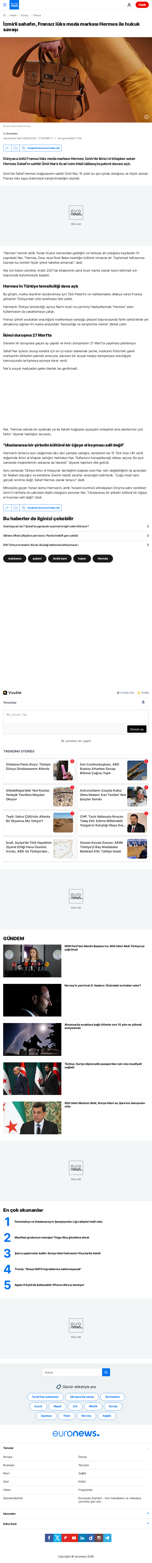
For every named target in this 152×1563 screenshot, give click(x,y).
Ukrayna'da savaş (82, 1396)
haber (82, 558)
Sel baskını (112, 1396)
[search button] (106, 1372)
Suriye (113, 1406)
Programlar (85, 1489)
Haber (13, 15)
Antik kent (60, 558)
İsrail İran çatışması (45, 1396)
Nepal (57, 1406)
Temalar (8, 1448)
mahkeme (14, 558)
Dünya (24, 15)
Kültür (82, 1481)
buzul (38, 1406)
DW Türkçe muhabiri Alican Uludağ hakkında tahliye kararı (40, 544)
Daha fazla (10, 1523)
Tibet (66, 1415)
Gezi (6, 1481)
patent (37, 558)
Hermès (103, 558)
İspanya (46, 1415)
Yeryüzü (83, 1465)
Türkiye (37, 15)
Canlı (142, 4)
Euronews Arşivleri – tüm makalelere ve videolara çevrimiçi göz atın (109, 1499)
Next (6, 1473)
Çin (75, 1406)
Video (6, 1489)
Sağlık (107, 1415)
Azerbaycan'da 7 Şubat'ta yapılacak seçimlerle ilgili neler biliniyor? (46, 526)
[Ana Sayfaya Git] (14, 4)
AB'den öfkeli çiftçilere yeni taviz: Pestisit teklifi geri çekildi (40, 535)
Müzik (93, 1406)
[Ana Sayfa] (4, 15)
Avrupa (7, 1456)
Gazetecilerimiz (13, 1498)
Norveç (86, 1415)
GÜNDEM (13, 938)
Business (8, 1465)
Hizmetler (9, 1513)
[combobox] (76, 1372)
